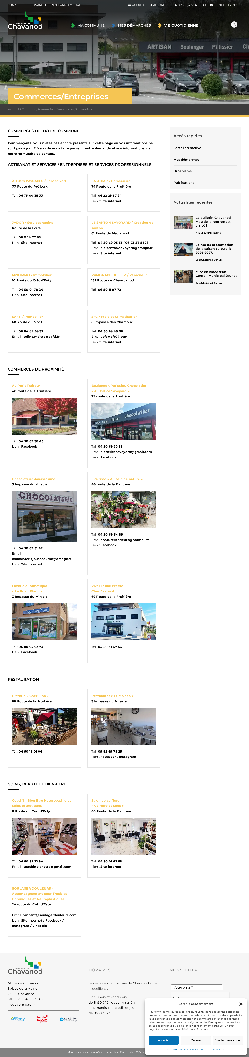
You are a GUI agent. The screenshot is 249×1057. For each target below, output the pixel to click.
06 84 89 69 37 (31, 331)
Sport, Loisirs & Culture (209, 260)
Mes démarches (186, 159)
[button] (241, 1004)
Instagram (127, 757)
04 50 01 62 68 (110, 861)
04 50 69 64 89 (110, 534)
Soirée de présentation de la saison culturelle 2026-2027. (214, 248)
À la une (200, 232)
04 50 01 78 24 (31, 290)
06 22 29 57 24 (110, 195)
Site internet (110, 867)
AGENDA (138, 5)
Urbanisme (183, 171)
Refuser (196, 1040)
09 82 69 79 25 (110, 751)
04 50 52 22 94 (31, 861)
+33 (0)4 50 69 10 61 (30, 999)
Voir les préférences (228, 1040)
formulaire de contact (36, 154)
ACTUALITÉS (162, 5)
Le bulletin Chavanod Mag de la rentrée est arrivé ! (213, 221)
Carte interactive (187, 148)
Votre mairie (213, 232)
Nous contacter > (21, 1004)
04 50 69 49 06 (110, 331)
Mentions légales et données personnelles (93, 1052)
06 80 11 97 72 (109, 290)
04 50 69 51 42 (30, 548)
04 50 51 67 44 (110, 647)
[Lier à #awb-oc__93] (234, 24)
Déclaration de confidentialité (208, 1049)
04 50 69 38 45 (31, 441)
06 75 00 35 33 (31, 195)
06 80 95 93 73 (31, 647)
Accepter (163, 1040)
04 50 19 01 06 (30, 751)
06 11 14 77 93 (29, 237)
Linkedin (39, 926)
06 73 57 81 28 (137, 243)
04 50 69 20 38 (110, 446)
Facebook (53, 920)
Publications (184, 183)
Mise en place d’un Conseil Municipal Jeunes (216, 274)
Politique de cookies (176, 1049)
